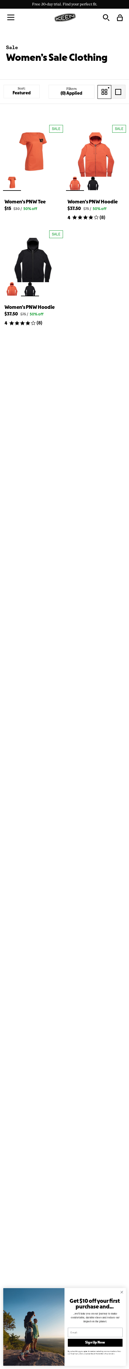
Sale (12, 47)
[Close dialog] (121, 1292)
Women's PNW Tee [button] (25, 202)
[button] (11, 17)
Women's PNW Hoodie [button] (93, 202)
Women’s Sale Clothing (56, 58)
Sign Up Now (95, 1342)
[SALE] (33, 154)
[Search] (106, 17)
